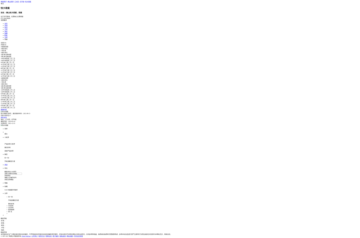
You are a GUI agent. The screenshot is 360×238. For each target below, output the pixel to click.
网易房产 (4, 1)
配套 (6, 35)
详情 (6, 25)
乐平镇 (22, 1)
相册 (6, 33)
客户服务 (56, 236)
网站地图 (70, 236)
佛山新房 (11, 1)
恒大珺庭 (28, 1)
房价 (6, 31)
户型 (6, 29)
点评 (6, 37)
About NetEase (26, 236)
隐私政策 (63, 236)
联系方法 (42, 236)
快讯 (6, 27)
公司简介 (35, 236)
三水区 (16, 1)
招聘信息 (49, 236)
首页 (6, 23)
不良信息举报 (78, 236)
